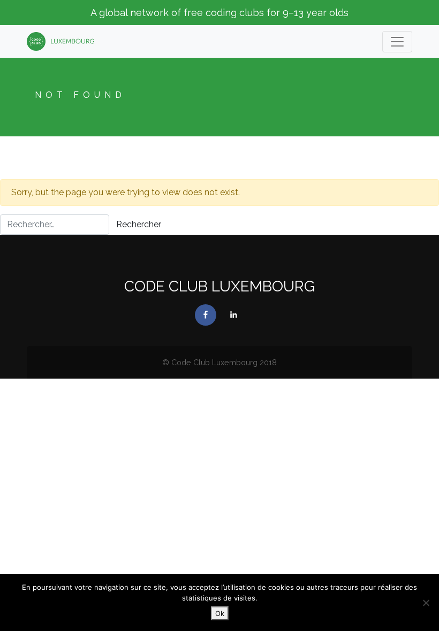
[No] (425, 602)
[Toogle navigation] (397, 41)
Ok (219, 613)
